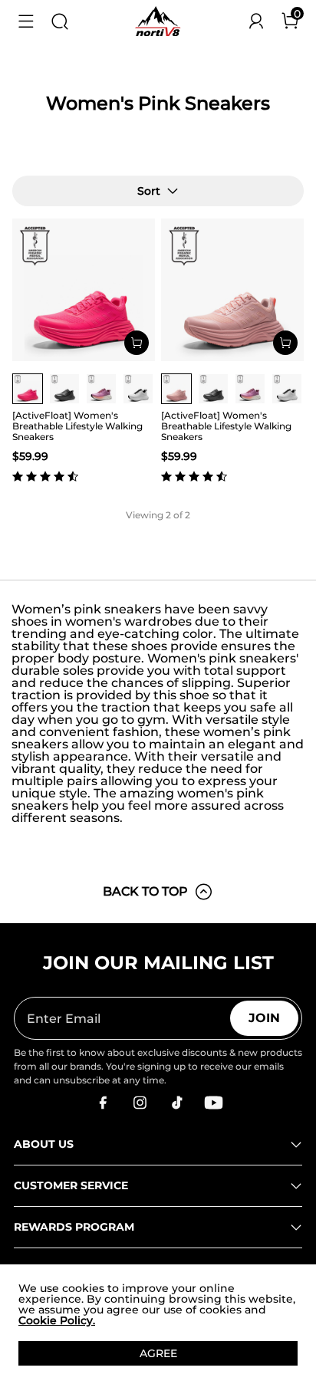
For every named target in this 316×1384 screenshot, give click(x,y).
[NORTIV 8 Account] (256, 21)
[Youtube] (213, 1102)
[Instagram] (139, 1102)
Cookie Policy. (56, 1320)
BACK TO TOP (145, 891)
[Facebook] (103, 1102)
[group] (27, 388)
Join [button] (264, 1018)
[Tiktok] (176, 1102)
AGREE (158, 1353)
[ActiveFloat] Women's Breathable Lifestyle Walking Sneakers (77, 425)
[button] (26, 21)
